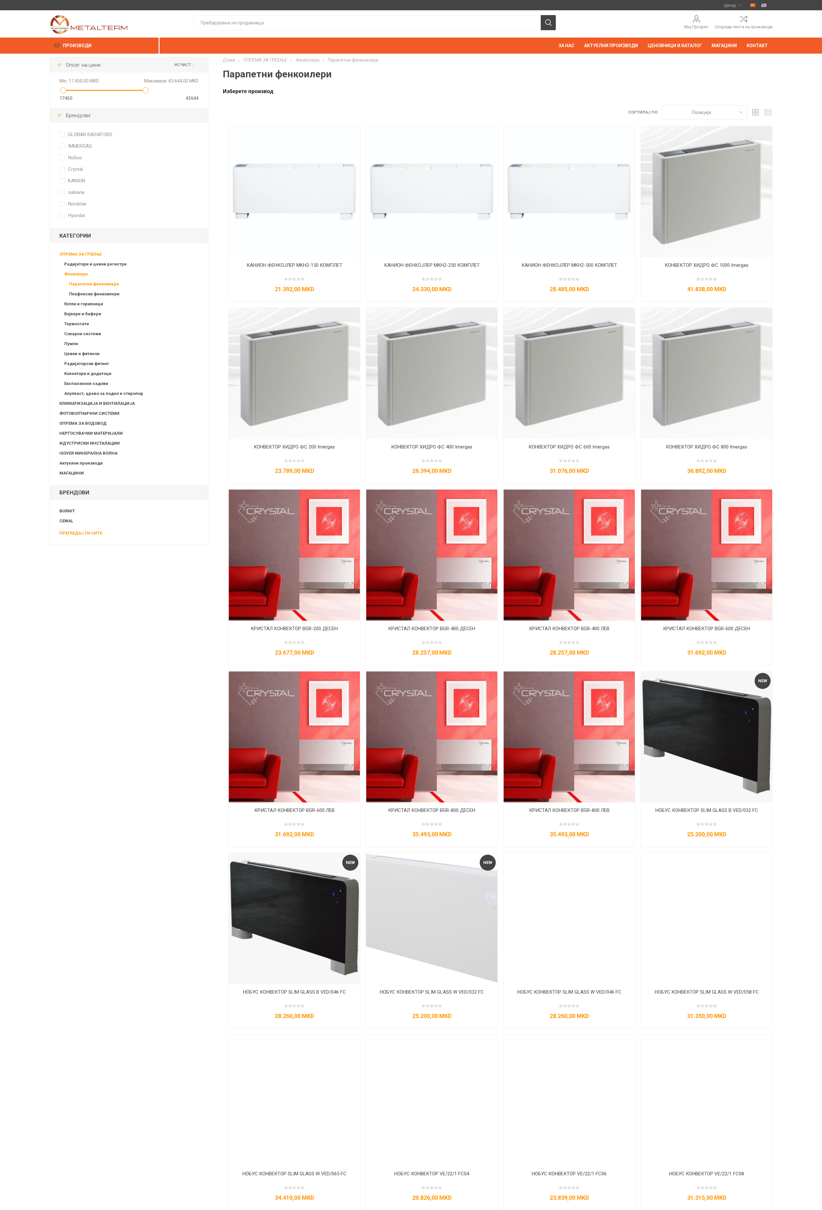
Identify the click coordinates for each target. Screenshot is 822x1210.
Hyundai (76, 215)
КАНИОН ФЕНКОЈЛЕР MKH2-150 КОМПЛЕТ (294, 265)
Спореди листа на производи (744, 26)
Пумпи (71, 343)
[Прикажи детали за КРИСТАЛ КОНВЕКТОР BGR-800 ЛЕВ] (569, 737)
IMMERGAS (80, 146)
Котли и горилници (83, 303)
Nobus (75, 158)
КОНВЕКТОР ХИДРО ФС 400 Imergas (431, 447)
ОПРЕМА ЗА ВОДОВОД (83, 423)
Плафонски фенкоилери (94, 294)
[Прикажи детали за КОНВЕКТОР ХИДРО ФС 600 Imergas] (569, 373)
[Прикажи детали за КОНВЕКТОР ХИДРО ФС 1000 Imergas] (706, 191)
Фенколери (76, 274)
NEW (762, 680)
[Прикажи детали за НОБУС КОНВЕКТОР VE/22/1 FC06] (569, 1100)
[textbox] (367, 22)
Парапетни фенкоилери (94, 284)
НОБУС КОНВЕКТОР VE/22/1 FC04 (431, 1174)
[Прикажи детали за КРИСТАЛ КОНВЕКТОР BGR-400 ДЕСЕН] (431, 555)
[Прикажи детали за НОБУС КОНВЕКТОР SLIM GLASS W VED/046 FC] (569, 918)
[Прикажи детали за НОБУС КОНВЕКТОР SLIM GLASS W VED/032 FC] (431, 918)
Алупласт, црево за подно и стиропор (103, 393)
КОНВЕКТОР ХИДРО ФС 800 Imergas (706, 447)
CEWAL (66, 520)
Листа (768, 112)
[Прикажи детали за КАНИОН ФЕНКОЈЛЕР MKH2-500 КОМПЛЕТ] (569, 191)
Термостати (76, 323)
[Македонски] (753, 5)
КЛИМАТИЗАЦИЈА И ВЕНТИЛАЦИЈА (97, 403)
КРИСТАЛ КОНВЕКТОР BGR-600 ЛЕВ (294, 810)
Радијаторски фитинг (86, 363)
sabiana (76, 192)
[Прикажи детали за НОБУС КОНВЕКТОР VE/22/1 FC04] (431, 1100)
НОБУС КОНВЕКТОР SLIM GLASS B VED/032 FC (706, 810)
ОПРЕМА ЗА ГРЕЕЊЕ (80, 254)
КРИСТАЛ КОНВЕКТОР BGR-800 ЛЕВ (569, 810)
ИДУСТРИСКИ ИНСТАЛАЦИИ (89, 443)
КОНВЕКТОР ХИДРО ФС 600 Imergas (569, 447)
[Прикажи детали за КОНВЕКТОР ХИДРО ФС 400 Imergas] (431, 373)
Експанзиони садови (86, 383)
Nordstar (77, 204)
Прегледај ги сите (80, 533)
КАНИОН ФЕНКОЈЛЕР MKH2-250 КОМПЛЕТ (432, 265)
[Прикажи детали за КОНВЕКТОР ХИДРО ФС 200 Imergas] (294, 373)
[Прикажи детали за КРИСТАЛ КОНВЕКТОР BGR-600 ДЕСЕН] (706, 555)
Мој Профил (696, 26)
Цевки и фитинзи (82, 353)
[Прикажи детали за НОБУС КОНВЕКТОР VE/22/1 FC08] (706, 1100)
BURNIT (67, 511)
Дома (229, 60)
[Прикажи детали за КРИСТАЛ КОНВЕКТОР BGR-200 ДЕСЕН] (294, 555)
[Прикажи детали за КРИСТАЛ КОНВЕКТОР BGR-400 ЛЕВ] (569, 555)
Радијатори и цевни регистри (95, 264)
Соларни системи (82, 333)
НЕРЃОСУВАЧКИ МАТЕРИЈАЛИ (91, 433)
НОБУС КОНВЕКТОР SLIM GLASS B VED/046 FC (294, 992)
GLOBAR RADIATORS (90, 134)
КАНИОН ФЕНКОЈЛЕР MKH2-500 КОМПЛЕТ (569, 265)
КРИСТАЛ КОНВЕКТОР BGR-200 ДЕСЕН (294, 628)
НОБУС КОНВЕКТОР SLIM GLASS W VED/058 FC (707, 992)
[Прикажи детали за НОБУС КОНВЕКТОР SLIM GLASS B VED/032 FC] (706, 737)
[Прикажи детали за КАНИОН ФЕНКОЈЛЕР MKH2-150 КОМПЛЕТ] (294, 191)
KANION (76, 181)
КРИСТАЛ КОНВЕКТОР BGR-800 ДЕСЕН (431, 810)
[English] (764, 5)
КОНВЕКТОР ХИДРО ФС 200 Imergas (294, 447)
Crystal (75, 169)
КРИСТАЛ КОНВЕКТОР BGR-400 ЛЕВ (569, 628)
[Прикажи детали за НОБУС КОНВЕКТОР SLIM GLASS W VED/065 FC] (294, 1100)
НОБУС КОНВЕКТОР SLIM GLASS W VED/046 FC (569, 992)
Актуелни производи (81, 463)
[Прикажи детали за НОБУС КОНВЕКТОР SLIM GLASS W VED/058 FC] (706, 918)
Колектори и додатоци (87, 373)
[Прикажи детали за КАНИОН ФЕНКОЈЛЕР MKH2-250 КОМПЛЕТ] (431, 191)
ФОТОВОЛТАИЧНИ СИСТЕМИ (89, 413)
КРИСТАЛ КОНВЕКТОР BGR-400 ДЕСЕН (431, 628)
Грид (755, 112)
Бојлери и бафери (82, 313)
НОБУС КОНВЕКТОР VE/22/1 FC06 (569, 1174)
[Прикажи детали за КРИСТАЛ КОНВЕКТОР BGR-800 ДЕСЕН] (431, 737)
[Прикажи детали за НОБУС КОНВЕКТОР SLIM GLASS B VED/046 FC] (294, 918)
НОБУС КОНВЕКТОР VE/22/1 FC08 (706, 1174)
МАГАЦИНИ (71, 473)
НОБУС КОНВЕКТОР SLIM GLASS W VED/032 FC (432, 992)
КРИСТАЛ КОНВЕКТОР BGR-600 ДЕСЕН (706, 628)
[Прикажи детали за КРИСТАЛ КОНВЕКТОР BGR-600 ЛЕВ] (294, 737)
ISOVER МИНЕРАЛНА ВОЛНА (88, 453)
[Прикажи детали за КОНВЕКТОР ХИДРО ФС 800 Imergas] (706, 373)
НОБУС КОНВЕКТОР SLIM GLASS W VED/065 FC (294, 1174)
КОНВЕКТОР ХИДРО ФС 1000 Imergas (706, 265)
